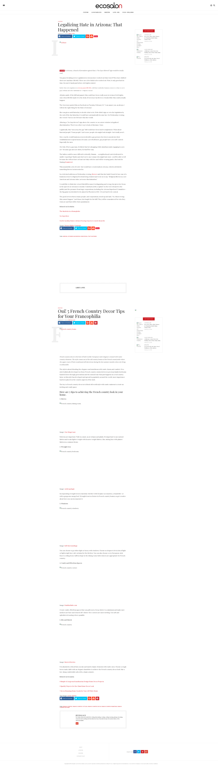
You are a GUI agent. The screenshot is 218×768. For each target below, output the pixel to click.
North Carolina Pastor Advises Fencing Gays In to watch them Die (82, 221)
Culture (85, 12)
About (80, 747)
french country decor (94, 706)
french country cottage (80, 706)
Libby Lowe (71, 33)
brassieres (68, 162)
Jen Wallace (71, 320)
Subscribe (80, 753)
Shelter (107, 12)
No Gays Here (64, 216)
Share (66, 36)
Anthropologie (70, 489)
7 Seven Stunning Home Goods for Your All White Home (79, 691)
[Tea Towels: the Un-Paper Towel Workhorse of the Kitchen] (140, 59)
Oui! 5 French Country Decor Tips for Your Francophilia (91, 313)
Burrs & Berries (70, 662)
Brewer (94, 174)
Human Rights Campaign (72, 225)
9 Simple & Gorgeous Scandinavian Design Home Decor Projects (82, 681)
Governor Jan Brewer (74, 236)
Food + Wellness (127, 12)
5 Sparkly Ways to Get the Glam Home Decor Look (77, 686)
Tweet (80, 36)
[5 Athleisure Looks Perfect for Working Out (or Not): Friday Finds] (140, 51)
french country (67, 706)
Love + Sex (116, 12)
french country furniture (109, 706)
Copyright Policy (81, 756)
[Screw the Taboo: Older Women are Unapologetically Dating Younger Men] (140, 41)
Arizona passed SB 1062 (84, 88)
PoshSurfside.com (71, 605)
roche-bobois (71, 696)
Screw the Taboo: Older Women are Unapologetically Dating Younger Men (151, 38)
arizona (65, 236)
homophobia (83, 236)
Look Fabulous (96, 12)
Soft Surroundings (71, 546)
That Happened (92, 236)
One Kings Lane (70, 432)
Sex (150, 34)
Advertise (80, 750)
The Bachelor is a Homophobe (70, 211)
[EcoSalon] (14, 5)
